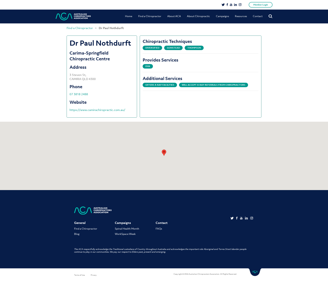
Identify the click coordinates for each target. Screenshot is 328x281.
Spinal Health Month (127, 228)
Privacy (94, 275)
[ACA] (73, 16)
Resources (241, 16)
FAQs (159, 228)
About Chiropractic (198, 16)
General (80, 223)
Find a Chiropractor (149, 16)
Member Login (260, 4)
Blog (76, 234)
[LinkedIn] (235, 5)
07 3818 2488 (79, 94)
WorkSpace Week (125, 234)
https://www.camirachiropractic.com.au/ (97, 110)
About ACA (174, 16)
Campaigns (222, 16)
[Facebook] (227, 5)
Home (128, 16)
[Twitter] (223, 5)
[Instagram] (240, 5)
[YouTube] (231, 5)
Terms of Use (79, 275)
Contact (258, 16)
